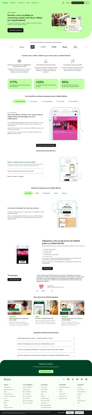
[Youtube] (77, 379)
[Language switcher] (63, 2)
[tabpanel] (19, 101)
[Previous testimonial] (37, 291)
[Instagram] (72, 379)
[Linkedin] (68, 379)
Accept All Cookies (79, 412)
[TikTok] (86, 379)
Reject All (70, 412)
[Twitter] (63, 379)
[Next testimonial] (51, 291)
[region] (46, 412)
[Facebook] (81, 379)
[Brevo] (5, 3)
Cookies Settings (61, 412)
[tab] (33, 101)
